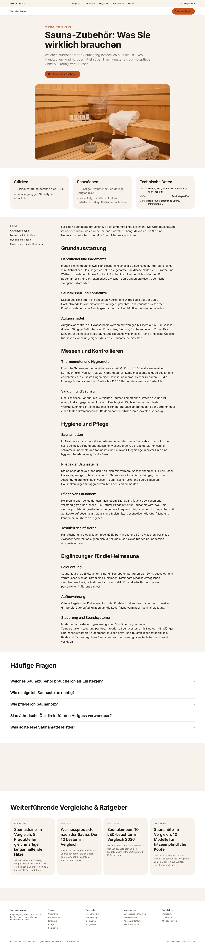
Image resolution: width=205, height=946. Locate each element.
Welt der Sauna (17, 3)
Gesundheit (53, 914)
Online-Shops (92, 917)
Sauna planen (188, 3)
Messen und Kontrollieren (23, 235)
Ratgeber (76, 3)
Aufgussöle (91, 924)
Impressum (167, 914)
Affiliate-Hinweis (169, 921)
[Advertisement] (102, 767)
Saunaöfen (91, 921)
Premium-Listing (131, 924)
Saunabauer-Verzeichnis (135, 914)
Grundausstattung (19, 230)
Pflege (51, 924)
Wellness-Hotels (131, 917)
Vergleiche (104, 3)
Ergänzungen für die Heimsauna (27, 244)
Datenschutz (167, 917)
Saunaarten (89, 3)
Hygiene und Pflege (20, 239)
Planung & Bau (54, 917)
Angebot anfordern (132, 921)
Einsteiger (52, 921)
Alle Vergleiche (92, 914)
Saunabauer (118, 3)
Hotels (131, 3)
